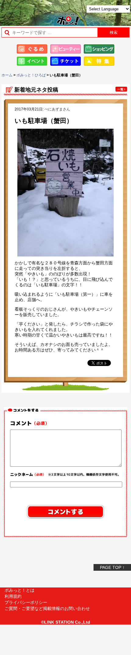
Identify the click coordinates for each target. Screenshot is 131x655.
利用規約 (13, 596)
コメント (30, 423)
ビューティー (65, 49)
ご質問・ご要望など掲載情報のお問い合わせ (47, 608)
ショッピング (99, 49)
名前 (65, 475)
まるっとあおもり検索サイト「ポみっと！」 (19, 11)
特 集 (99, 61)
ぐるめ (32, 49)
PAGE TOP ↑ (112, 567)
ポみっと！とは (19, 590)
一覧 (121, 89)
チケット (65, 61)
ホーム (7, 75)
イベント (32, 61)
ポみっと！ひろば (31, 75)
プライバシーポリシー (26, 602)
